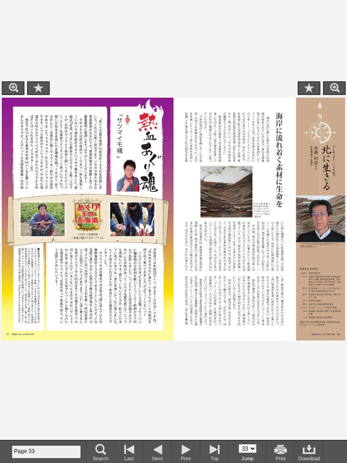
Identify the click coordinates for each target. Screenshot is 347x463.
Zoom (13, 88)
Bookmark (38, 88)
